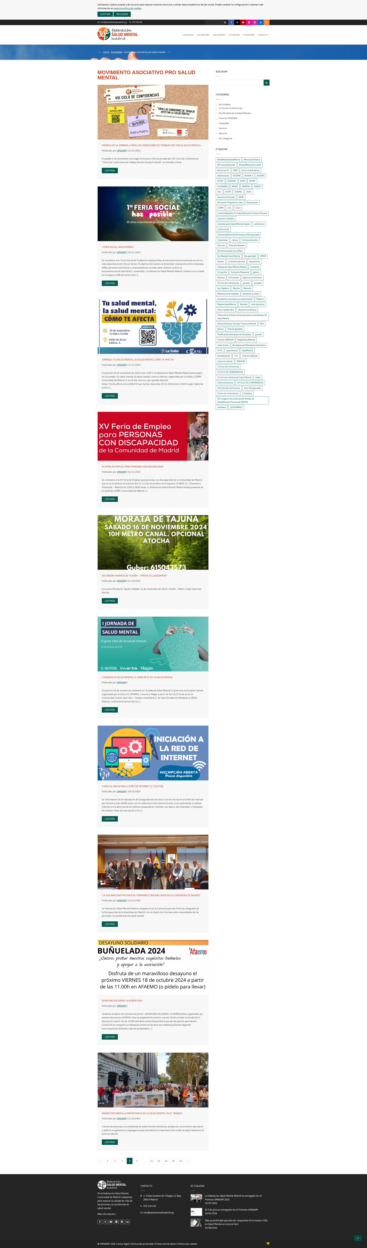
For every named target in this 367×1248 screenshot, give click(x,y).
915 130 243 (149, 1206)
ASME (241, 197)
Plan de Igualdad (235, 329)
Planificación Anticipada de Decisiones (234, 334)
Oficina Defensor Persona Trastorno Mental (236, 324)
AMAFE (235, 186)
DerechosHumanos (237, 245)
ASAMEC (238, 192)
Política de (187, 1244)
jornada (246, 283)
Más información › (106, 1214)
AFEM (242, 181)
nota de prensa (257, 304)
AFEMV (252, 181)
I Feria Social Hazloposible (118, 247)
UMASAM (121, 150)
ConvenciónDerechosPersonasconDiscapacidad (238, 235)
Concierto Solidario (225, 218)
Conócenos (188, 35)
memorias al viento (251, 294)
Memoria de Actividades (228, 294)
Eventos (223, 128)
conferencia (259, 224)
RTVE (219, 350)
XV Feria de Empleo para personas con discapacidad (132, 466)
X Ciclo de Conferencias (227, 393)
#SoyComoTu (223, 170)
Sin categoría (225, 138)
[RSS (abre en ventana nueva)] (267, 22)
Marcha (236, 288)
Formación (254, 267)
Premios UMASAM (228, 118)
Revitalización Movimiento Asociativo (249, 345)
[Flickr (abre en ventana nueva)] (116, 1222)
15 (173, 1161)
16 (180, 1161)
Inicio (106, 52)
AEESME (237, 176)
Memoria (247, 288)
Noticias (223, 133)
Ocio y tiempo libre (225, 310)
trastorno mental (225, 361)
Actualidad (234, 35)
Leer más (110, 170)
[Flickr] (249, 22)
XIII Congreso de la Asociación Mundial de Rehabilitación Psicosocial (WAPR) (235, 400)
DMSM (263, 256)
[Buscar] (225, 22)
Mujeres (260, 299)
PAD (262, 324)
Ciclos (238, 208)
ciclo (229, 208)
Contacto (263, 35)
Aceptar (105, 14)
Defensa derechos (250, 240)
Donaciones (249, 35)
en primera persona (236, 261)
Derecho (221, 245)
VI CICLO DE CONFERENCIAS (230, 372)
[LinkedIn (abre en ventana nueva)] (127, 1222)
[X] (237, 22)
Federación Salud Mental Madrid (231, 267)
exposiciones (254, 261)
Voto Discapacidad (252, 388)
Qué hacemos (219, 35)
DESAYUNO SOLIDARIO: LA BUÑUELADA (122, 1000)
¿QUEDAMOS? (236, 407)
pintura (220, 329)
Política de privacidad (142, 1244)
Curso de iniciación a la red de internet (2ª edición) (132, 786)
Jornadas (257, 283)
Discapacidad (250, 256)
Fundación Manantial (240, 272)
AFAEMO (260, 176)
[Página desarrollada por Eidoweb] (268, 1244)
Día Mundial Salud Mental (228, 256)
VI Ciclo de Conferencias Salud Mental (234, 377)
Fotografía (222, 272)
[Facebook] (231, 22)
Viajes (258, 377)
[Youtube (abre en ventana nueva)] (111, 1222)
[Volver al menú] (357, 1238)
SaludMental (247, 350)
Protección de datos (165, 1244)
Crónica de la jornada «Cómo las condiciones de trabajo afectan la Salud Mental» (151, 145)
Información (233, 277)
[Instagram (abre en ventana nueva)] (122, 1222)
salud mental (232, 350)
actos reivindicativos (250, 170)
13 (159, 1161)
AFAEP (220, 181)
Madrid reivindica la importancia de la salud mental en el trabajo (142, 1113)
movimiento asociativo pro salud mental (235, 299)
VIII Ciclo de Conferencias (228, 388)
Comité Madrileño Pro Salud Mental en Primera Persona (242, 213)
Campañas (224, 123)
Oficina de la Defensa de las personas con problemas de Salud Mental (242, 316)
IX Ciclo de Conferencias (228, 283)
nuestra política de (127, 8)
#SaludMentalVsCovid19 (250, 165)
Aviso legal (123, 1244)
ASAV (248, 192)
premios (258, 334)
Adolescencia (223, 176)
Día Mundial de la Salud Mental (235, 113)
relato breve (223, 345)
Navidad (243, 304)
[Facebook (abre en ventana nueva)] (99, 1222)
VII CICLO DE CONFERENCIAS (250, 383)
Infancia (221, 277)
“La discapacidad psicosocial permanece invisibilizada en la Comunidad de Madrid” (151, 895)
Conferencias (223, 229)
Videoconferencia (225, 383)
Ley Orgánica (223, 288)
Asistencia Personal (226, 197)
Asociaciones (203, 35)
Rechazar (122, 14)
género (256, 272)
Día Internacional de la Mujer (230, 251)
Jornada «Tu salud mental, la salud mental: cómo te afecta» (138, 359)
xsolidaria (221, 407)
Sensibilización (223, 356)
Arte (219, 192)
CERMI (220, 208)
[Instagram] (255, 22)
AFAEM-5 (249, 176)
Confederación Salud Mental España (233, 224)
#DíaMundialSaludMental (228, 159)
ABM (235, 170)
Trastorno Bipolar (250, 356)
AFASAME (231, 181)
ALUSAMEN (222, 186)
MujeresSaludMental (226, 304)
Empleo (220, 261)
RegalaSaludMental (246, 340)
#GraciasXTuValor (252, 159)
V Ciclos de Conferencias (228, 366)
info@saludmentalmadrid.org (114, 22)
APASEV (257, 186)
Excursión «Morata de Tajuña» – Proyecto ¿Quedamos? (134, 575)
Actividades (225, 104)
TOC (236, 356)
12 (151, 1161)
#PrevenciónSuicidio (226, 165)
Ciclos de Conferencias (230, 108)
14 (166, 1161)
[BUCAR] (267, 83)
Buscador (221, 71)
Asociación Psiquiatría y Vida (230, 202)
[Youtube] (243, 22)
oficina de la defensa (247, 310)
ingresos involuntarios (252, 277)
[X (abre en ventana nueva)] (105, 1222)
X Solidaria (247, 393)
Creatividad (222, 240)
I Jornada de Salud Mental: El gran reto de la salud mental (137, 677)
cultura (235, 240)
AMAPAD (246, 186)
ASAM (228, 192)
